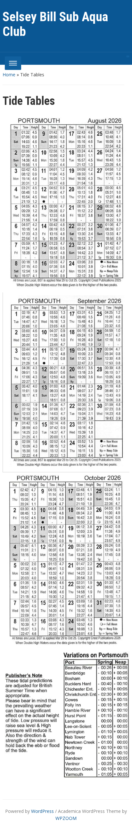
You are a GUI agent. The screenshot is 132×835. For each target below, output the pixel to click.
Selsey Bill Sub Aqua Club (55, 24)
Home (9, 75)
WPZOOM (66, 818)
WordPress (42, 811)
